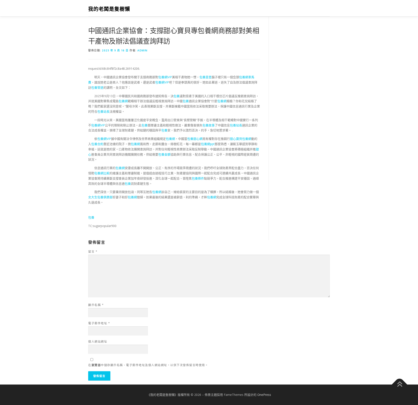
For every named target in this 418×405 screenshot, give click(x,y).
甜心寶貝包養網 (240, 139)
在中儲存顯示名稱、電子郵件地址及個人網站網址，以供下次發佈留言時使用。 (148, 365)
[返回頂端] (399, 384)
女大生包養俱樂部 (100, 197)
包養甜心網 (194, 139)
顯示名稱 (96, 305)
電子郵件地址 (99, 323)
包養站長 (103, 111)
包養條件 (198, 178)
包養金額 (164, 154)
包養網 (123, 101)
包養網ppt (208, 144)
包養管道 (97, 87)
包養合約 (97, 144)
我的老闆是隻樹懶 (109, 9)
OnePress (264, 395)
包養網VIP (165, 77)
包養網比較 (102, 173)
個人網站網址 (97, 341)
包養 (177, 96)
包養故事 (208, 125)
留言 (92, 251)
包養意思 (205, 77)
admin (142, 50)
